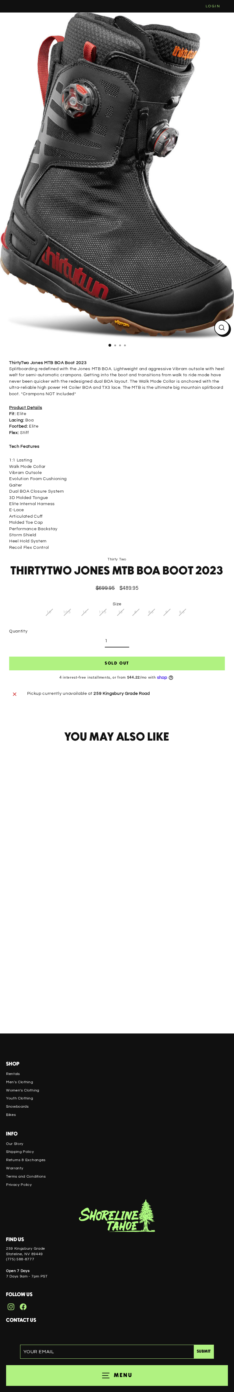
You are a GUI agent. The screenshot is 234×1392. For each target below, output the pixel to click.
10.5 (67, 612)
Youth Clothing (19, 1098)
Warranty (14, 1168)
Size (117, 604)
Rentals (13, 1074)
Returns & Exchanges (26, 1160)
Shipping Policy (20, 1151)
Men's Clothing (19, 1082)
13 (120, 612)
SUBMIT (204, 1352)
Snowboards (17, 1106)
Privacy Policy (19, 1184)
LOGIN (213, 6)
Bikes (11, 1115)
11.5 (103, 612)
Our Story (14, 1144)
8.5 (151, 612)
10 (49, 612)
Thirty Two (117, 559)
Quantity (18, 631)
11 (85, 612)
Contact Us (21, 1320)
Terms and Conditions (26, 1176)
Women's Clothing (22, 1090)
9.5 (182, 612)
